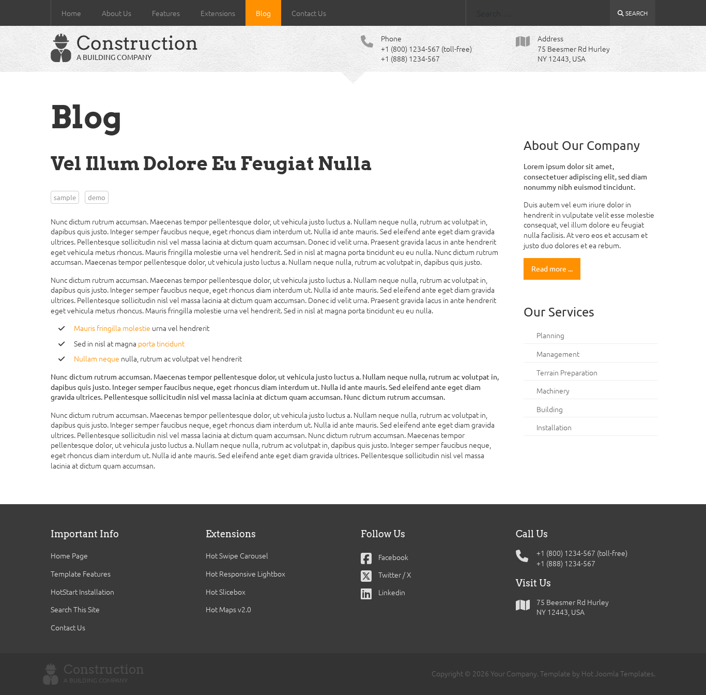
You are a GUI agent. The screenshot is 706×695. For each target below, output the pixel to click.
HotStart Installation (82, 591)
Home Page (69, 555)
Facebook (392, 557)
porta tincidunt (161, 343)
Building (549, 409)
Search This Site (75, 609)
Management (557, 354)
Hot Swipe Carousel (237, 555)
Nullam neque (96, 358)
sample (65, 197)
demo (96, 197)
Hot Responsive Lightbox (245, 573)
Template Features (81, 573)
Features (166, 13)
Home (71, 13)
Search (636, 13)
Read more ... (552, 268)
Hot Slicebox (225, 591)
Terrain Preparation (566, 372)
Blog (263, 13)
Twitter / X (394, 574)
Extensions (218, 13)
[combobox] (538, 13)
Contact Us (308, 13)
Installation (554, 427)
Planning (550, 335)
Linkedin (391, 592)
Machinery (553, 390)
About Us (116, 13)
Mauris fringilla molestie (112, 328)
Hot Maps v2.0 (228, 609)
